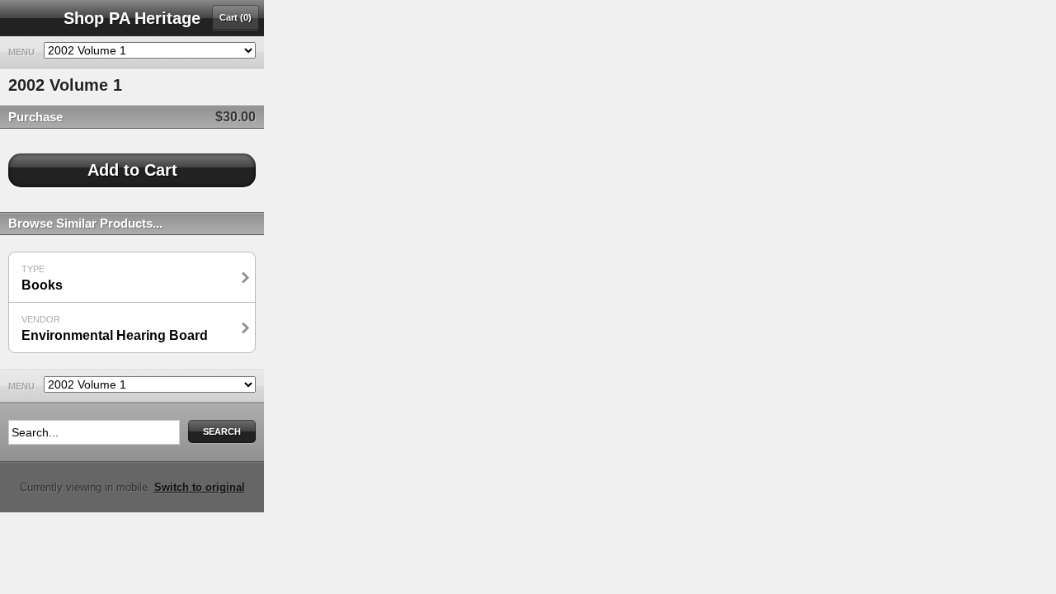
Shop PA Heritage (132, 18)
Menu (21, 52)
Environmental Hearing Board (114, 328)
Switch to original (199, 487)
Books (42, 278)
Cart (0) (235, 17)
